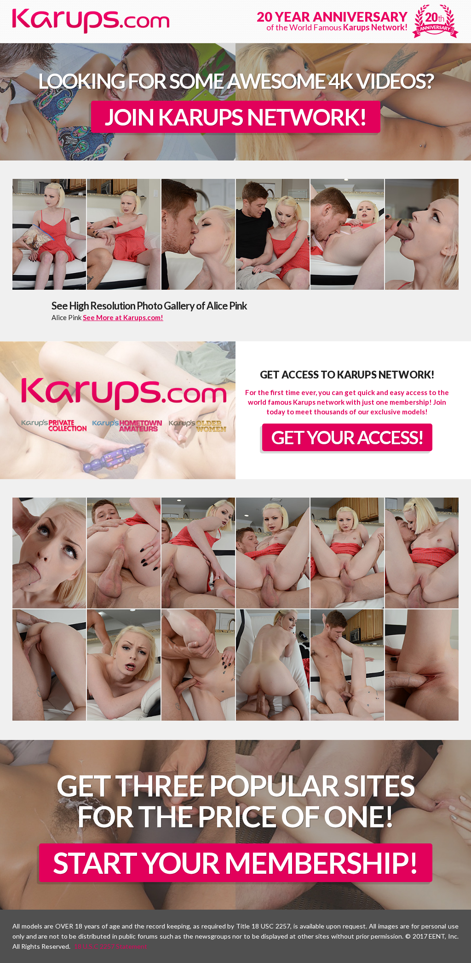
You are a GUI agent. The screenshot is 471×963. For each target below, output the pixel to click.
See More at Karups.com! (123, 317)
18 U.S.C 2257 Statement (110, 946)
